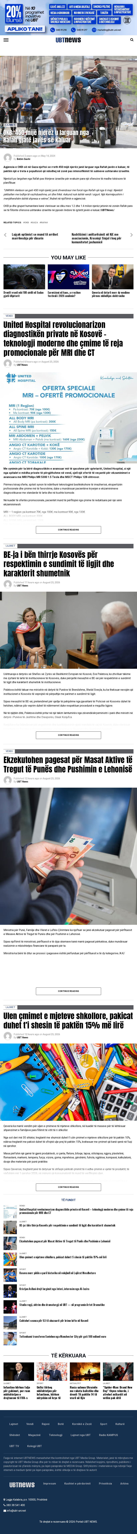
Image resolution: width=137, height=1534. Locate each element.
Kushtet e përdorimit (77, 1483)
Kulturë (120, 1424)
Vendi (29, 1424)
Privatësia (105, 1483)
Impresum (49, 1483)
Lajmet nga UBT (81, 1435)
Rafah (44, 223)
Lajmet (13, 1424)
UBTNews (22, 365)
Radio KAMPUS (108, 1435)
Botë (61, 1424)
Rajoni (45, 1424)
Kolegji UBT (34, 1446)
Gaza (35, 223)
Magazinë (34, 1435)
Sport (103, 1424)
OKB (27, 223)
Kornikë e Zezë (82, 1424)
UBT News (22, 585)
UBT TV (14, 1446)
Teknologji (55, 1435)
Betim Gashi (23, 159)
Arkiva (124, 1483)
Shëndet (14, 1435)
